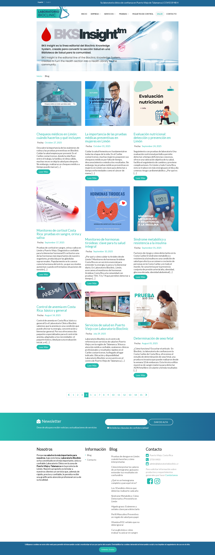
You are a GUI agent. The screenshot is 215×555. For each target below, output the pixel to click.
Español (40, 2)
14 (135, 394)
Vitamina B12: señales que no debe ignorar (125, 523)
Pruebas (123, 14)
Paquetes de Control (142, 14)
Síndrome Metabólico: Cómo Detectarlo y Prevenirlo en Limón (125, 498)
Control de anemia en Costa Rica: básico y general (56, 308)
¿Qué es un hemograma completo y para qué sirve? (124, 481)
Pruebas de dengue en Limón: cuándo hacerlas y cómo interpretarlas (125, 459)
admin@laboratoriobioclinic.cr (164, 463)
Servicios (109, 14)
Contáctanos (171, 475)
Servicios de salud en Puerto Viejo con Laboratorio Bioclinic (106, 327)
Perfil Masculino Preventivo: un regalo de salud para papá (125, 515)
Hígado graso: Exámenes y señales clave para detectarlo (125, 508)
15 (141, 394)
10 (113, 394)
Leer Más (43, 171)
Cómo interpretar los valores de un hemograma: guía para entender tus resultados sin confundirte (125, 471)
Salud (160, 14)
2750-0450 (155, 459)
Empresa (95, 14)
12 (124, 394)
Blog (89, 455)
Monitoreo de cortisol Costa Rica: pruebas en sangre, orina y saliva (59, 233)
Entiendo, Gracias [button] (108, 550)
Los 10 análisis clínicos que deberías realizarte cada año (124, 489)
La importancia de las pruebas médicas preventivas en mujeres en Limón (106, 137)
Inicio (84, 14)
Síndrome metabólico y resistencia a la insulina (150, 241)
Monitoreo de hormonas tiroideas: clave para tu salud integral (105, 242)
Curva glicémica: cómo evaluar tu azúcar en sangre (124, 531)
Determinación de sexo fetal (153, 338)
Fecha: (40, 142)
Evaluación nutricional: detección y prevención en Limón (152, 137)
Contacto (171, 14)
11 (118, 394)
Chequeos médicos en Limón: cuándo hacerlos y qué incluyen (59, 136)
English (48, 2)
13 (130, 394)
